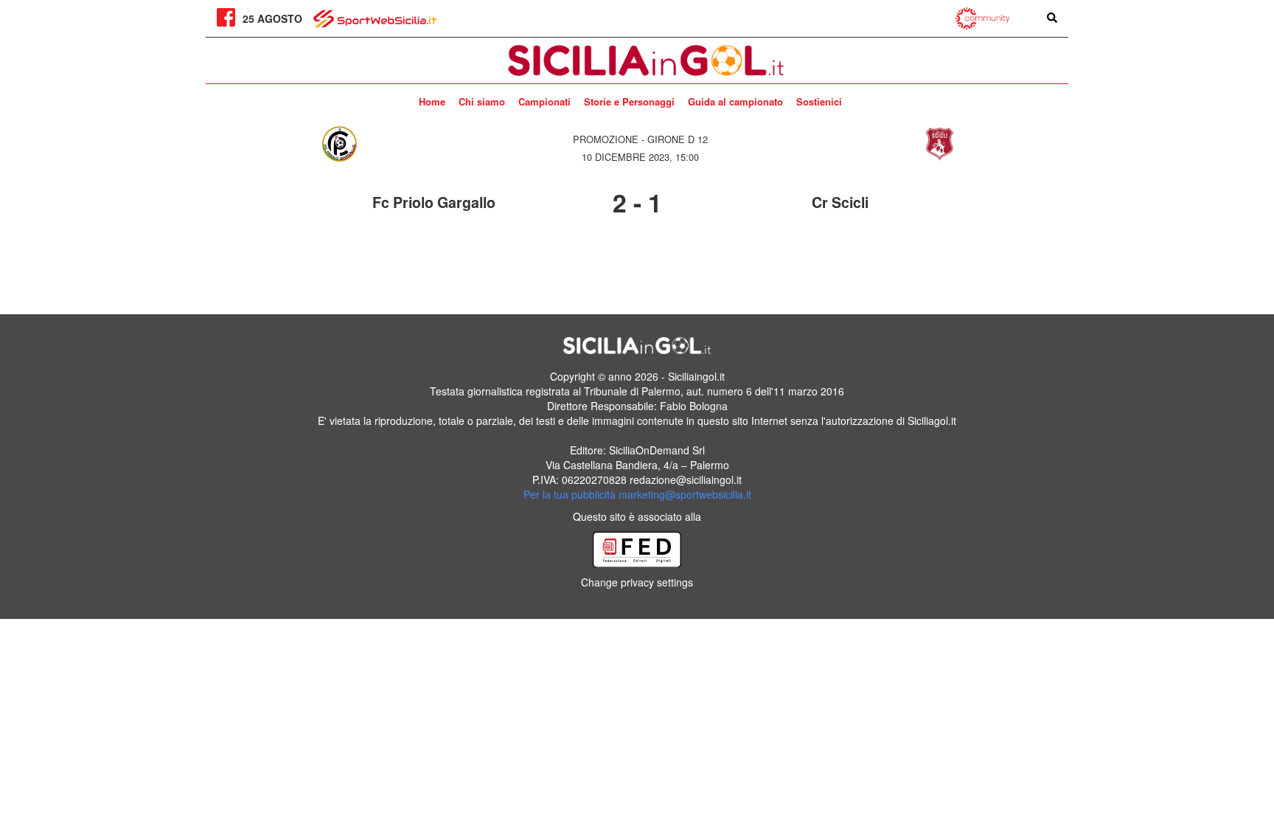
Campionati (544, 101)
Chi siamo (482, 101)
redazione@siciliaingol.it (686, 479)
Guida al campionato (735, 101)
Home (432, 101)
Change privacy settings (637, 582)
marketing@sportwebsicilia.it (685, 494)
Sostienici (819, 101)
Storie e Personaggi (629, 101)
